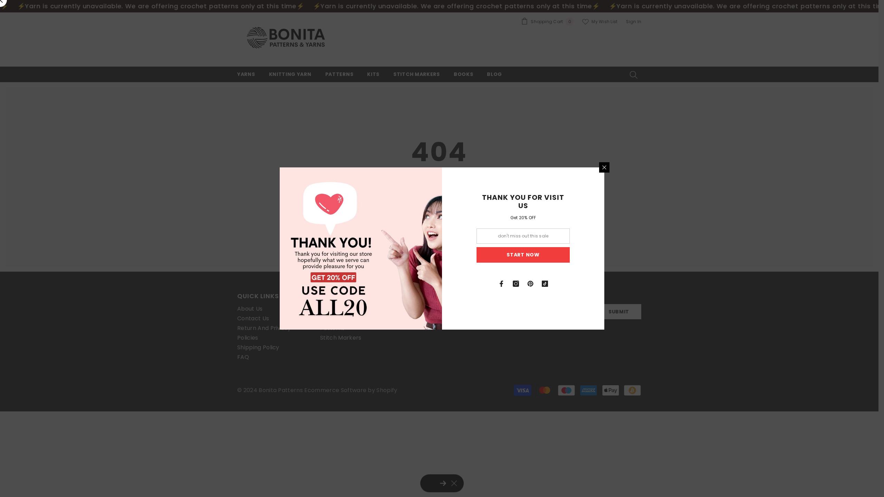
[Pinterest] (530, 283)
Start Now (523, 254)
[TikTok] (545, 283)
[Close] (604, 167)
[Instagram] (516, 283)
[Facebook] (501, 283)
